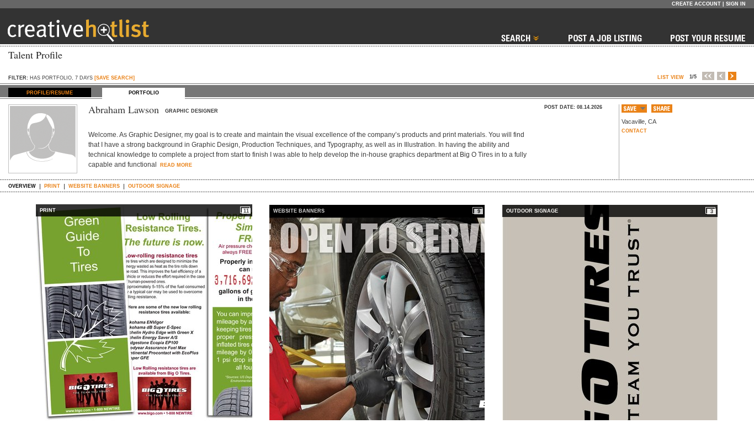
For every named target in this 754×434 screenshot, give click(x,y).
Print (52, 186)
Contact (634, 131)
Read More (175, 165)
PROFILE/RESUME (49, 93)
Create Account (696, 4)
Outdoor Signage (154, 186)
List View (670, 77)
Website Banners (94, 186)
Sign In (736, 4)
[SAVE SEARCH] (114, 78)
